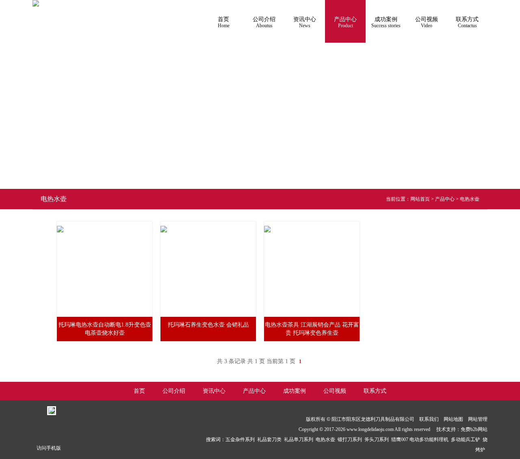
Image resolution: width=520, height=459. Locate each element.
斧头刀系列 (377, 439)
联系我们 (429, 419)
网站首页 (420, 199)
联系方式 (467, 22)
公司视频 (426, 22)
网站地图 (453, 419)
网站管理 (478, 419)
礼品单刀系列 (300, 439)
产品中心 (345, 22)
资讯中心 (304, 22)
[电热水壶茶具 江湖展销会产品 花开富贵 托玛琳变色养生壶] (267, 224)
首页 (224, 22)
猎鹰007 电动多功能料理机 (421, 439)
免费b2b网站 (474, 429)
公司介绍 (264, 22)
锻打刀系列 (351, 439)
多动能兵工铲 (467, 439)
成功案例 (386, 22)
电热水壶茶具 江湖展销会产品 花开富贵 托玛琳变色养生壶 (312, 329)
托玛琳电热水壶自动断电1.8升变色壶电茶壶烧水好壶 (104, 329)
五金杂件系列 (241, 439)
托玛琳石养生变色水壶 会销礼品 (208, 325)
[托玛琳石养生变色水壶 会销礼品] (163, 224)
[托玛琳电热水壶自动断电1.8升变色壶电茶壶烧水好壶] (60, 224)
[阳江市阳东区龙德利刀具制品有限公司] (35, 3)
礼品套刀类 (270, 439)
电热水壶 (469, 199)
